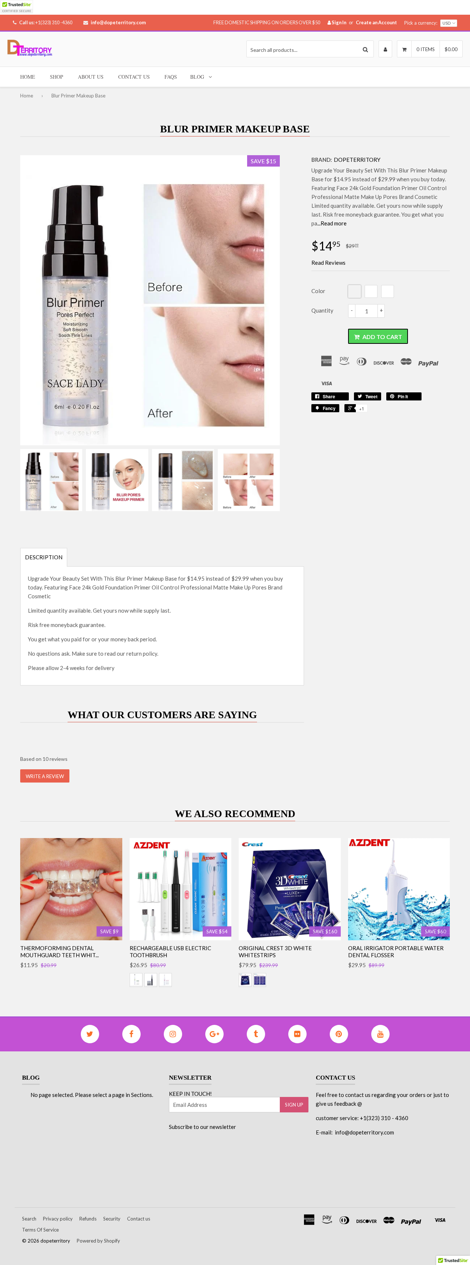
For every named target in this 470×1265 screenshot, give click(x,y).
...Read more (332, 223)
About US (91, 76)
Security (111, 1219)
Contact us (138, 1219)
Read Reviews (328, 262)
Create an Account (376, 22)
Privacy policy (58, 1219)
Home (27, 76)
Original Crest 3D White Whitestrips (275, 952)
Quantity (322, 310)
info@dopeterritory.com (118, 22)
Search (29, 1219)
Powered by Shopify (98, 1241)
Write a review (45, 776)
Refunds (88, 1219)
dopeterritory (357, 159)
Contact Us (134, 76)
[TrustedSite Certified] (16, 7)
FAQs (170, 76)
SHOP (56, 76)
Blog (197, 76)
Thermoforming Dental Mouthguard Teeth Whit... (59, 952)
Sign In (338, 22)
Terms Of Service (40, 1230)
